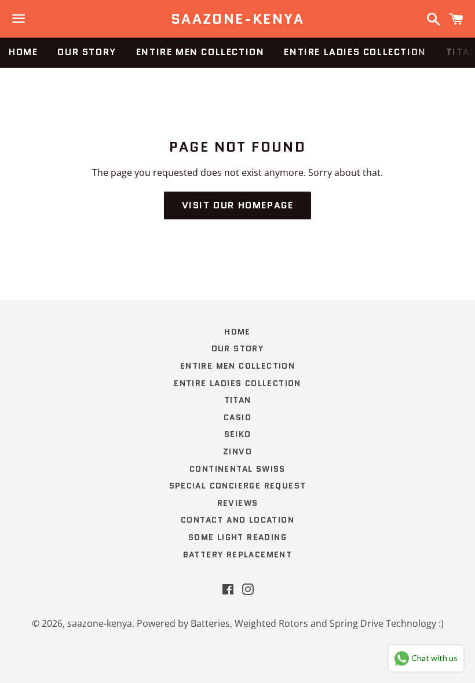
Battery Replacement (238, 554)
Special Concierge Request (237, 485)
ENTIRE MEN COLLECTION (200, 51)
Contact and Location (237, 520)
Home (23, 51)
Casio (237, 417)
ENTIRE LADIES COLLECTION (355, 51)
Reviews (237, 503)
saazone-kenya (237, 19)
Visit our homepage (238, 205)
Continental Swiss (237, 469)
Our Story (86, 51)
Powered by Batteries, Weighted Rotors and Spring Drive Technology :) (290, 623)
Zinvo (237, 451)
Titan (237, 400)
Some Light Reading (237, 537)
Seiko (237, 434)
